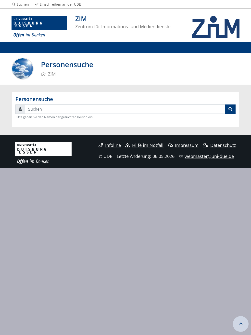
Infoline (113, 145)
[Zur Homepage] (39, 27)
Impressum (187, 145)
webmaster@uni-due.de (209, 156)
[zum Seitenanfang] (241, 324)
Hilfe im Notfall (147, 145)
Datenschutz (223, 145)
